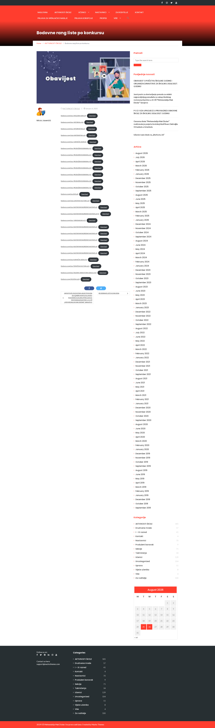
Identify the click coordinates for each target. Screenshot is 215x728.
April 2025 (140, 207)
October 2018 (141, 503)
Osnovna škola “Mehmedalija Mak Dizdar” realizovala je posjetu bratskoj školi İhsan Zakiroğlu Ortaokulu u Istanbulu (156, 124)
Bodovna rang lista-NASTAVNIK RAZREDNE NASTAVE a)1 (79, 207)
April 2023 (140, 299)
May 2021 (139, 387)
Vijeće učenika (142, 569)
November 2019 (142, 457)
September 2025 (143, 190)
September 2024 (143, 236)
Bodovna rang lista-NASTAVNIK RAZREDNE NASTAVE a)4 (79, 233)
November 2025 (143, 182)
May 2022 (140, 341)
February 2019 (142, 491)
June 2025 (140, 199)
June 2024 (140, 245)
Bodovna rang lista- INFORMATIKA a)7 (73, 129)
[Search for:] (156, 60)
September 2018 (143, 507)
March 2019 (140, 487)
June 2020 (140, 428)
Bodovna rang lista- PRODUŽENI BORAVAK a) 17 (76, 148)
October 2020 (142, 416)
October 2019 (141, 462)
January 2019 (141, 495)
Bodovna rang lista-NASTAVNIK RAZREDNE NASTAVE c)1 (79, 253)
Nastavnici (100, 12)
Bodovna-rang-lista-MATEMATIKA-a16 (73, 135)
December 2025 (143, 178)
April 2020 (140, 437)
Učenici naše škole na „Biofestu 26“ (149, 135)
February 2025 (142, 215)
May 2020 (140, 432)
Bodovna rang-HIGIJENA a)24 (70, 279)
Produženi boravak (144, 544)
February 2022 (142, 353)
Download (92, 115)
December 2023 (142, 270)
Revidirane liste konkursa (109, 293)
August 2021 (141, 378)
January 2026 (142, 174)
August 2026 (141, 153)
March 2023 (141, 303)
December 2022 (142, 311)
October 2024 (142, 232)
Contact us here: (43, 661)
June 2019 (140, 474)
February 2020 (142, 445)
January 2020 (142, 449)
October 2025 (142, 186)
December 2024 (143, 224)
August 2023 (141, 286)
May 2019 (139, 478)
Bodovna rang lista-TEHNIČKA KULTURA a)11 (75, 266)
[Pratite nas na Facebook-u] (162, 2)
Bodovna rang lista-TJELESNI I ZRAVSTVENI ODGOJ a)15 (79, 272)
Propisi (103, 18)
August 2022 (141, 328)
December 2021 (142, 362)
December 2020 (143, 407)
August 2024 (141, 240)
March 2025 (141, 211)
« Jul (136, 637)
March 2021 (140, 395)
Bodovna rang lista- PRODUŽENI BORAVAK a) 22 (76, 181)
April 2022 (140, 345)
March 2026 (141, 165)
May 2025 (140, 203)
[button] (128, 18)
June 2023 (140, 291)
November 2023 (143, 274)
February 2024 (142, 261)
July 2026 (140, 157)
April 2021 (139, 391)
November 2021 (142, 366)
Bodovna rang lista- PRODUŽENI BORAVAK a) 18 (76, 155)
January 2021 (141, 403)
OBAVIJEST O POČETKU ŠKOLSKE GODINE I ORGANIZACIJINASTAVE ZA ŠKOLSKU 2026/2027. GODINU (155, 83)
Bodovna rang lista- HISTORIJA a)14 (72, 122)
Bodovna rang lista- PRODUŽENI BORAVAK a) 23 (76, 187)
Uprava (139, 565)
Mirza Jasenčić (44, 120)
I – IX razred (141, 532)
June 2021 (140, 382)
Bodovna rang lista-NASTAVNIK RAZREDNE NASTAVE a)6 (79, 246)
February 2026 (142, 170)
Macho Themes (98, 724)
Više (116, 18)
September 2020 (143, 420)
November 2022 (143, 316)
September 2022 (143, 324)
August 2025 (141, 195)
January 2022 (142, 357)
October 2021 (141, 370)
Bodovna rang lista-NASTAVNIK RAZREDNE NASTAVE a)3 (79, 227)
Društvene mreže (143, 528)
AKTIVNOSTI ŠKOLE (62, 12)
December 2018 (142, 499)
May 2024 (140, 249)
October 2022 (141, 320)
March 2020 (141, 441)
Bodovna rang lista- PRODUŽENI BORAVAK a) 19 (76, 161)
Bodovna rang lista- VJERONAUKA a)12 (73, 220)
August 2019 (141, 470)
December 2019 (142, 453)
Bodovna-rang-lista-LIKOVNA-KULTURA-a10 (75, 200)
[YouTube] (176, 2)
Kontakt (139, 12)
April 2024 (140, 253)
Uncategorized (142, 561)
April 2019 (139, 482)
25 (144, 627)
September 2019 (143, 466)
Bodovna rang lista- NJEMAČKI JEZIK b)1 (73, 142)
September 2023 (143, 282)
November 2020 (143, 412)
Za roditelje (122, 12)
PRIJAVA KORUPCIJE (84, 18)
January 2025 (142, 220)
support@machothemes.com (48, 664)
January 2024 (142, 266)
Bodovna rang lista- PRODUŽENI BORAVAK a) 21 (76, 174)
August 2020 (141, 424)
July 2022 (140, 332)
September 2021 (143, 374)
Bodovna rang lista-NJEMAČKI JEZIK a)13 (74, 259)
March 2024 (141, 257)
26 (150, 627)
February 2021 (142, 399)
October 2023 (141, 278)
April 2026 (140, 161)
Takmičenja (141, 553)
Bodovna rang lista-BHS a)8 (69, 194)
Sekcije (138, 549)
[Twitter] (171, 2)
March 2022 (141, 349)
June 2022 (140, 336)
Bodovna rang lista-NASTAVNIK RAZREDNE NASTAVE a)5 (79, 240)
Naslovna (43, 12)
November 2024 (143, 228)
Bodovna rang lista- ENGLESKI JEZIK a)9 (73, 115)
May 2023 (140, 295)
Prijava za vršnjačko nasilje (53, 18)
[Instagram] (167, 2)
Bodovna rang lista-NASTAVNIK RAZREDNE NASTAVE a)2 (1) (80, 214)
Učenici (82, 12)
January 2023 (142, 307)
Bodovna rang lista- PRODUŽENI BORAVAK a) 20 (76, 168)
